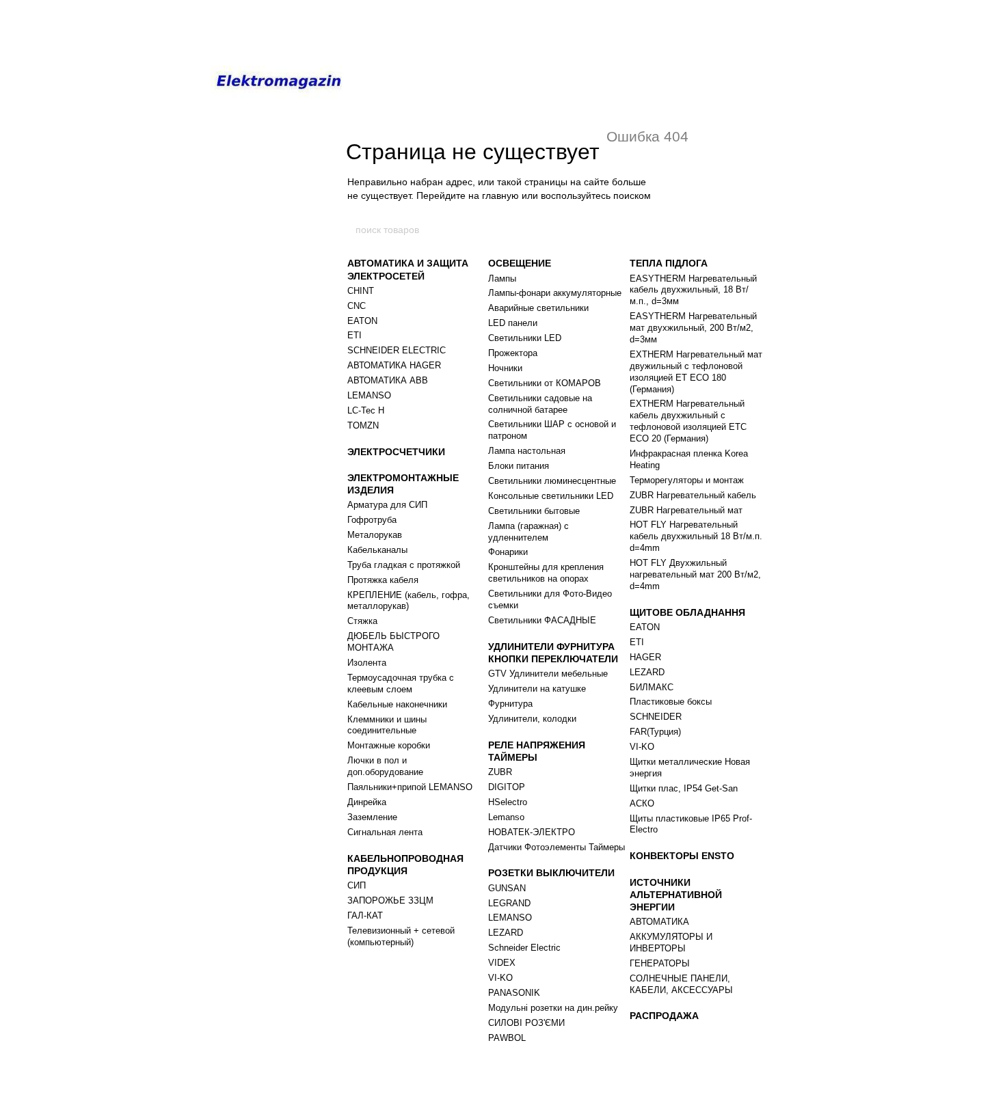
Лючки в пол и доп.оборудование (385, 766)
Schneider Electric (524, 948)
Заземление (372, 817)
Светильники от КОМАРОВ (544, 383)
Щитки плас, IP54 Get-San (684, 788)
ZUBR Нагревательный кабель (693, 495)
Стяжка (362, 621)
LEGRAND (509, 903)
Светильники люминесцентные (552, 481)
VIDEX (501, 963)
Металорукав (374, 535)
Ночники (505, 368)
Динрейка (366, 802)
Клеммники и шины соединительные (387, 725)
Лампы (502, 278)
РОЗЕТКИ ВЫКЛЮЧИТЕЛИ (551, 872)
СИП (356, 885)
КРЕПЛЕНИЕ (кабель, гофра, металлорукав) (408, 601)
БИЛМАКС (651, 687)
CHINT (360, 291)
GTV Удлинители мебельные (548, 673)
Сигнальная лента (385, 832)
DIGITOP (506, 787)
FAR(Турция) (655, 732)
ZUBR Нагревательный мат (686, 510)
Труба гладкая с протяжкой (403, 565)
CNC (356, 306)
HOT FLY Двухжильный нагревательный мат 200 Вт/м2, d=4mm (695, 574)
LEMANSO (369, 395)
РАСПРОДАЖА (664, 1015)
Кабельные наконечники (397, 704)
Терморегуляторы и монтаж (687, 480)
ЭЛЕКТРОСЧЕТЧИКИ (396, 451)
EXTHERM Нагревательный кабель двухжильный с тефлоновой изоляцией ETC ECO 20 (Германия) (688, 421)
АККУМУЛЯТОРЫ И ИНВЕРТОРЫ (671, 942)
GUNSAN (507, 888)
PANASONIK (514, 993)
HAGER (645, 657)
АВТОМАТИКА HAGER (394, 365)
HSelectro (507, 802)
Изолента (366, 662)
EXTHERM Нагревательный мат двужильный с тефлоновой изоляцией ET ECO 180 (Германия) (696, 371)
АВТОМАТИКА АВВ (387, 380)
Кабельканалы (377, 550)
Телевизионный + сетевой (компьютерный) (401, 936)
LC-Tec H (365, 410)
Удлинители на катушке (537, 688)
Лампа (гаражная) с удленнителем (528, 532)
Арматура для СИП (387, 505)
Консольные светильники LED (550, 496)
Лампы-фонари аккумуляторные (554, 293)
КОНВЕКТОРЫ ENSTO (682, 855)
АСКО (642, 803)
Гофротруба (372, 520)
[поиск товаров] (651, 229)
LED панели (512, 323)
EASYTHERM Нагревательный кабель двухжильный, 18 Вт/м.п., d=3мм (693, 290)
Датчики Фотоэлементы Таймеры (556, 847)
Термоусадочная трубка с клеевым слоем (400, 683)
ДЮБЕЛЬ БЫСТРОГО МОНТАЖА (393, 642)
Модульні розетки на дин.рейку (553, 1008)
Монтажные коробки (388, 745)
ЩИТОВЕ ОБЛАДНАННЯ (687, 612)
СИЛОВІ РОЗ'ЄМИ (526, 1023)
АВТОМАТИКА (659, 922)
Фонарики (508, 552)
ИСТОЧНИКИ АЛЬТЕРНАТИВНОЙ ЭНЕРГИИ (676, 894)
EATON (362, 321)
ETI (354, 335)
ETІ (637, 642)
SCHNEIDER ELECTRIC (396, 350)
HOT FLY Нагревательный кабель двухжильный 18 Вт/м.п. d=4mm (696, 536)
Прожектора (512, 353)
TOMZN (363, 425)
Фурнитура (510, 704)
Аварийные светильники (538, 308)
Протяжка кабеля (382, 580)
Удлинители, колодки (532, 719)
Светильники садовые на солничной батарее (540, 404)
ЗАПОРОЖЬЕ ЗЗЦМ (390, 900)
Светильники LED (524, 338)
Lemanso (506, 817)
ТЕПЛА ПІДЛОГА (669, 263)
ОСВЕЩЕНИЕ (519, 263)
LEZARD (505, 932)
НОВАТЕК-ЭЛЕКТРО (531, 832)
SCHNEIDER (656, 716)
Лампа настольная (526, 451)
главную (500, 195)
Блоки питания (518, 466)
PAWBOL (507, 1038)
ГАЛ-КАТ (365, 915)
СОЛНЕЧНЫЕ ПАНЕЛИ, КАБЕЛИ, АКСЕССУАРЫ (681, 984)
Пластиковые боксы (671, 701)
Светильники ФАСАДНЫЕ (542, 620)
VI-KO (500, 978)
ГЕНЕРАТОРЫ (660, 963)
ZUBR (500, 772)
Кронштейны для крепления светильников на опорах (546, 573)
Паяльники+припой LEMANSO (409, 787)
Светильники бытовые (534, 511)
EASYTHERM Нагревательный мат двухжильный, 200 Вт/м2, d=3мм (693, 327)
